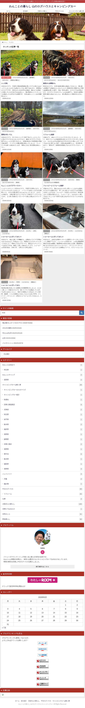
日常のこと (42, 514)
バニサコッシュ (7, 343)
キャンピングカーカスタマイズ (43, 390)
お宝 (4, 338)
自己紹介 (25, 11)
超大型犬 (32, 77)
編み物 (43, 484)
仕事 (42, 499)
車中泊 (43, 454)
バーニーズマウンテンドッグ (20, 77)
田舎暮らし (42, 519)
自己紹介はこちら (42, 566)
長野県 (43, 380)
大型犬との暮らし (42, 11)
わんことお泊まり (42, 365)
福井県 (43, 429)
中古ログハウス (59, 11)
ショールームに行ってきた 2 (53, 236)
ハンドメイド (42, 474)
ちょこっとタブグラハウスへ (11, 185)
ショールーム (6, 233)
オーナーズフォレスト (50, 80)
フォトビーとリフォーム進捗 (53, 185)
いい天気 (4, 83)
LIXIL (34, 230)
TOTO (18, 282)
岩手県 (43, 419)
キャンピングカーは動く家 (76, 11)
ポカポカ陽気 (7, 328)
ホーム (8, 11)
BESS (17, 182)
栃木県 (43, 424)
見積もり (46, 233)
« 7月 (4, 628)
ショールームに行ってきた (10, 285)
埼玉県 (43, 370)
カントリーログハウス (63, 80)
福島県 (43, 464)
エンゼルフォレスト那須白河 (51, 182)
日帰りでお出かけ (42, 509)
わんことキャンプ (42, 375)
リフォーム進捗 (48, 134)
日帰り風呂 (43, 444)
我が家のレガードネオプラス (12, 323)
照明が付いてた (6, 134)
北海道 (43, 409)
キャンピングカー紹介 (43, 395)
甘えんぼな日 (7, 333)
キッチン (28, 230)
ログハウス (5, 80)
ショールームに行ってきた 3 (11, 236)
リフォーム (43, 494)
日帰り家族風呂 (43, 404)
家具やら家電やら (49, 83)
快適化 (43, 399)
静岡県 (43, 439)
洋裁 (43, 479)
